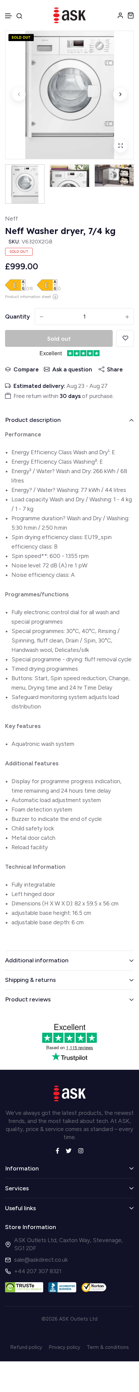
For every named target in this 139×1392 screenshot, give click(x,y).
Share (115, 369)
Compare (26, 369)
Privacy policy (64, 1347)
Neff (11, 218)
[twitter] (69, 1150)
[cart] (130, 15)
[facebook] (57, 1150)
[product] (120, 146)
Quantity (17, 316)
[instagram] (80, 1150)
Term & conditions (108, 1347)
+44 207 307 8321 (37, 1271)
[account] (120, 15)
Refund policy (26, 1347)
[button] (8, 16)
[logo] (69, 15)
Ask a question (72, 369)
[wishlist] (125, 338)
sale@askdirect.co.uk (41, 1259)
